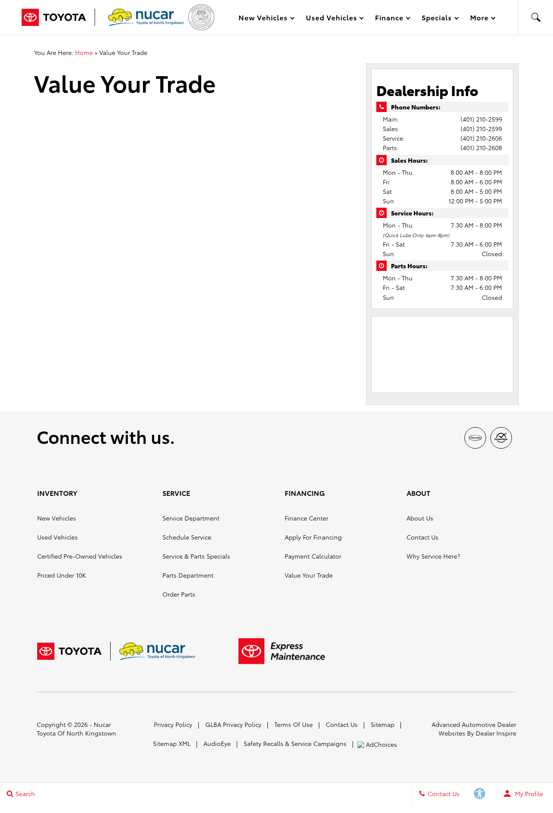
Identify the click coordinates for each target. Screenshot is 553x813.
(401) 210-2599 (481, 119)
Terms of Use (293, 724)
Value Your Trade (309, 575)
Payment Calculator (313, 556)
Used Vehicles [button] (331, 19)
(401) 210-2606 (481, 138)
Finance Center (306, 518)
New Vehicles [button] (263, 19)
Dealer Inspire (496, 733)
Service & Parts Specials (196, 556)
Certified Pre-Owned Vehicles (79, 556)
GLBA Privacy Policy (233, 724)
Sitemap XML (172, 743)
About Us (420, 518)
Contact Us (423, 537)
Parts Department (187, 575)
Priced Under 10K (61, 575)
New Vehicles (56, 518)
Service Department (190, 518)
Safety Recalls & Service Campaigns (295, 743)
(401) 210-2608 (481, 147)
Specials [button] (436, 19)
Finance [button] (389, 19)
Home (84, 52)
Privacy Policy (173, 724)
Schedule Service (186, 537)
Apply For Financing (313, 537)
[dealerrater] (501, 438)
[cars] (475, 438)
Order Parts (178, 594)
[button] (535, 17)
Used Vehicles (57, 537)
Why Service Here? (433, 556)
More (479, 19)
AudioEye (217, 743)
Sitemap (382, 724)
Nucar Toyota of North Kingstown (76, 728)
